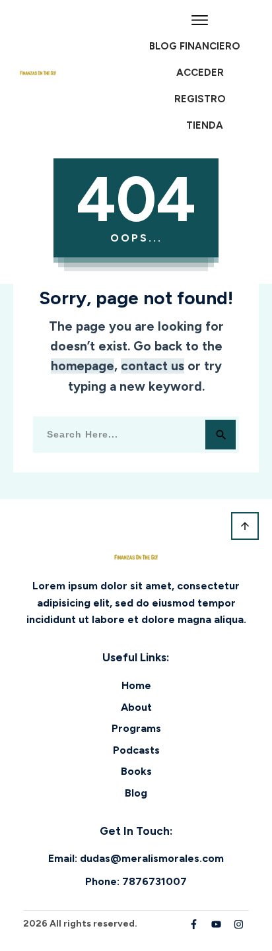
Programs (136, 728)
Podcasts (136, 750)
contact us (152, 366)
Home (136, 685)
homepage (82, 366)
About (136, 707)
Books (136, 771)
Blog (136, 793)
